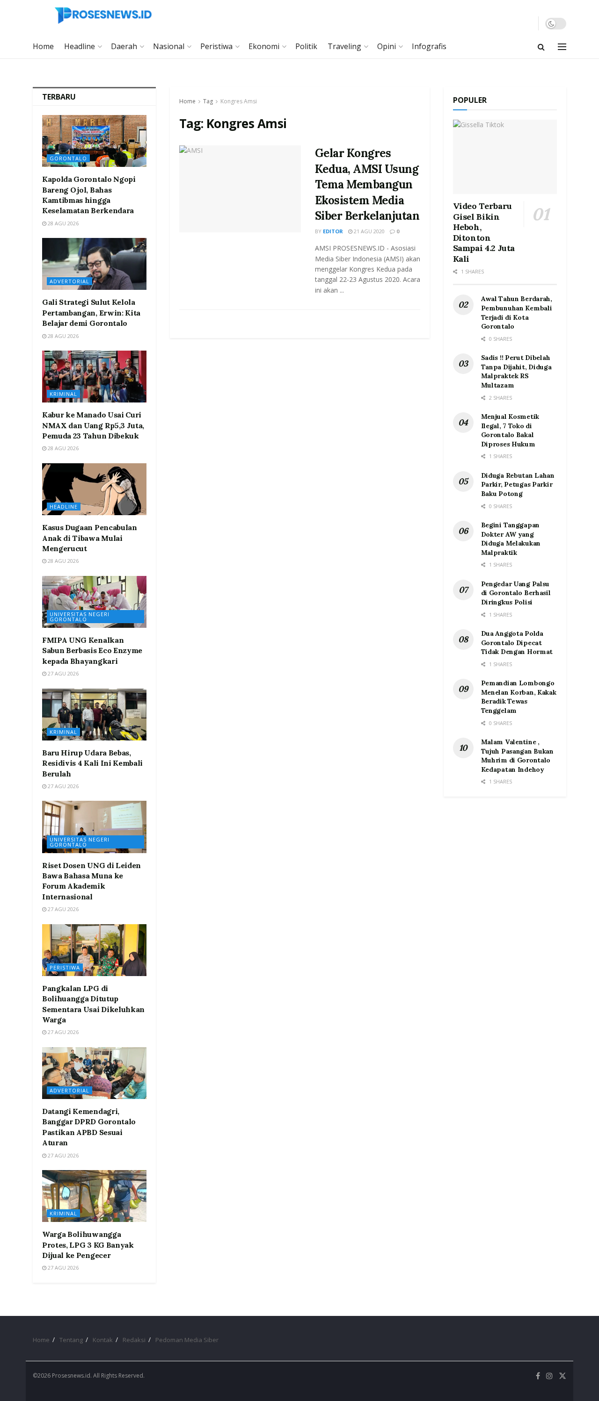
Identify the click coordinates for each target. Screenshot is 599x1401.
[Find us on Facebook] (538, 1376)
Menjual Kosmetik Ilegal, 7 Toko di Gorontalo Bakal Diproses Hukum (510, 430)
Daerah (124, 46)
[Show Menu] (562, 46)
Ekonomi (263, 46)
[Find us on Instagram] (549, 1376)
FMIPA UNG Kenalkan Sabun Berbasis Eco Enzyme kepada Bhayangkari (92, 650)
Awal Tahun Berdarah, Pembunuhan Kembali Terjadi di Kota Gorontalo (516, 312)
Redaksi (134, 1340)
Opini (386, 46)
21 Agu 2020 (368, 231)
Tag (208, 101)
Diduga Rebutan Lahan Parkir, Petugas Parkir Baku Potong (518, 484)
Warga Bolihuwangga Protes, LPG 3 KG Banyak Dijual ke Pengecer (88, 1244)
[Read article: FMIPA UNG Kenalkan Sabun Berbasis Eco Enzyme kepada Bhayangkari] (94, 602)
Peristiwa (216, 46)
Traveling (344, 46)
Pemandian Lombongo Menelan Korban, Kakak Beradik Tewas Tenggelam (518, 697)
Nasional (168, 46)
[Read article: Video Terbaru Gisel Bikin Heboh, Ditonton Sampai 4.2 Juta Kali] (505, 157)
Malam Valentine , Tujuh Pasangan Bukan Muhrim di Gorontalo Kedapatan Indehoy (517, 756)
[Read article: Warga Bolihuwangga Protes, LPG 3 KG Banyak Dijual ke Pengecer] (94, 1196)
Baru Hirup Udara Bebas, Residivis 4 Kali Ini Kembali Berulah (92, 763)
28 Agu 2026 (62, 223)
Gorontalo (68, 158)
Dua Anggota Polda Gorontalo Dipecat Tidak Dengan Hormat (517, 642)
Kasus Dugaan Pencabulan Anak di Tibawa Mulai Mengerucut (89, 538)
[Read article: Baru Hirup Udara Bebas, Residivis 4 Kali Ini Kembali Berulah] (94, 714)
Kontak (103, 1340)
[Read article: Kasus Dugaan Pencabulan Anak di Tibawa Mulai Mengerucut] (94, 489)
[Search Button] (541, 46)
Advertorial (69, 281)
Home (43, 46)
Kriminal (63, 393)
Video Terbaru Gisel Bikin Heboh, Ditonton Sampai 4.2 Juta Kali (484, 232)
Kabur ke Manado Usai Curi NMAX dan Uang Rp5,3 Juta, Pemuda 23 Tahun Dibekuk (93, 425)
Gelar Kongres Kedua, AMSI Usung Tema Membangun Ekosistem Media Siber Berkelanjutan (367, 184)
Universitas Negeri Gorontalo (80, 617)
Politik (306, 46)
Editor (333, 231)
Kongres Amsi (238, 101)
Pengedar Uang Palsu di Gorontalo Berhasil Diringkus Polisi (516, 593)
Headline (79, 46)
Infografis (429, 46)
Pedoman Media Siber (187, 1340)
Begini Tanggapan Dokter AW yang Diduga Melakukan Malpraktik (511, 539)
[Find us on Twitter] (562, 1376)
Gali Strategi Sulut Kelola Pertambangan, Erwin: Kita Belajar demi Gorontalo (91, 312)
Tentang (71, 1340)
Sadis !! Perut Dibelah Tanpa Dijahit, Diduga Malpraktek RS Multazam (516, 371)
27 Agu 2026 (62, 673)
